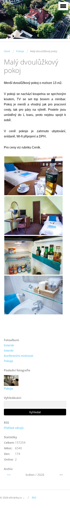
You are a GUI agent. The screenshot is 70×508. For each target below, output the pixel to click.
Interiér (9, 350)
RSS (34, 497)
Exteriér (9, 345)
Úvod (7, 51)
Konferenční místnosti (18, 356)
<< (8, 475)
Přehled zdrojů (14, 428)
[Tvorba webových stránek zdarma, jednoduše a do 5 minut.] (23, 498)
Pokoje (20, 51)
